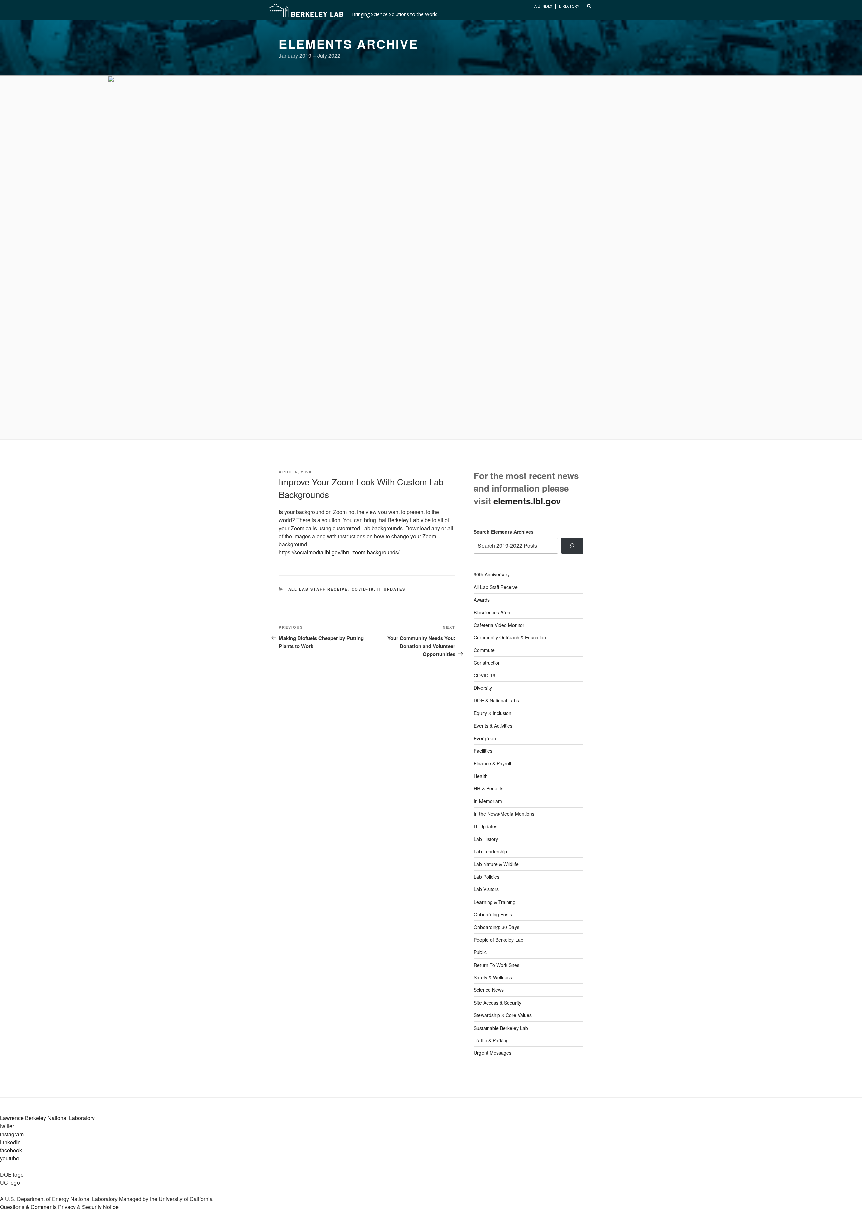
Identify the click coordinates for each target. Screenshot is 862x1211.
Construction (487, 662)
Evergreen (485, 738)
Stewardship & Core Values (503, 1015)
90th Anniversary (492, 574)
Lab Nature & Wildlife (496, 864)
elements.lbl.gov (527, 501)
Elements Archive (348, 44)
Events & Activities (493, 725)
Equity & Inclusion (492, 713)
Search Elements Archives (504, 531)
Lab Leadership (490, 851)
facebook (11, 1150)
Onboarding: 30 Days (496, 926)
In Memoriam (488, 801)
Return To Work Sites (496, 965)
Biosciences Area (492, 612)
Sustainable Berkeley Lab (501, 1027)
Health (481, 776)
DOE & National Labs (496, 700)
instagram (12, 1134)
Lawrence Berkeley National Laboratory (47, 1118)
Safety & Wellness (493, 977)
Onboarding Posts (493, 914)
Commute (484, 650)
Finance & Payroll (492, 763)
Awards (482, 599)
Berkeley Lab (306, 10)
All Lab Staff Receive (318, 589)
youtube (9, 1158)
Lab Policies (486, 876)
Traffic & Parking (491, 1040)
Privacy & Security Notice (88, 1207)
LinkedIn (10, 1142)
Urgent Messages (492, 1052)
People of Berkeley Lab (498, 939)
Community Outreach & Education (510, 637)
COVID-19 (363, 589)
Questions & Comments (28, 1207)
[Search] (572, 546)
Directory (569, 6)
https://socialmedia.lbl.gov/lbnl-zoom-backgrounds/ (339, 552)
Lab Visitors (486, 889)
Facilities (483, 750)
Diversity (483, 687)
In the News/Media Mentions (504, 813)
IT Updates (391, 589)
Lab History (486, 839)
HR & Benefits (488, 788)
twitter (7, 1126)
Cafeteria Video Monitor (499, 624)
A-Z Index (543, 6)
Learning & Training (495, 902)
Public (480, 952)
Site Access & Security (497, 1002)
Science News (489, 989)
